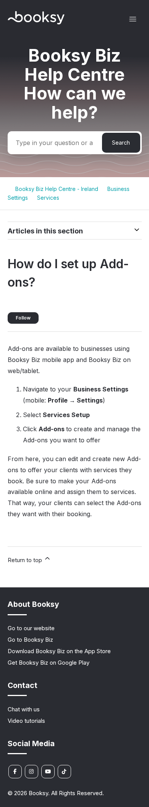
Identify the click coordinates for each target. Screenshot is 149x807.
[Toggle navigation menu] (133, 19)
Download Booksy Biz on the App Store (59, 651)
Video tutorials (26, 720)
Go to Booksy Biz (30, 639)
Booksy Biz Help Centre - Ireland (56, 189)
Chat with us (24, 709)
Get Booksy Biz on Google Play (48, 662)
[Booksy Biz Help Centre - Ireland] (36, 22)
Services (48, 197)
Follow (23, 318)
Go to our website (31, 628)
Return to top (26, 560)
